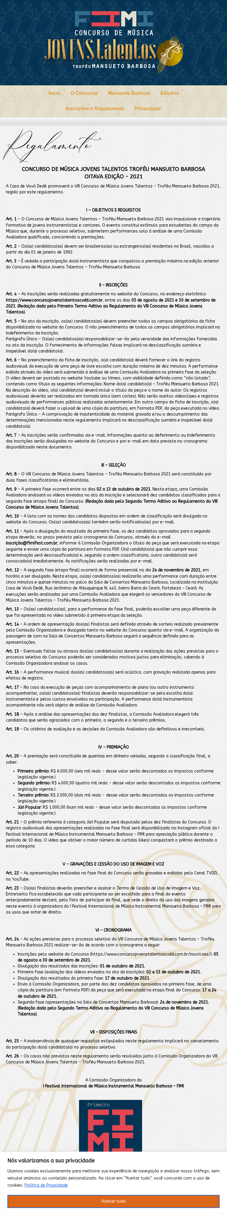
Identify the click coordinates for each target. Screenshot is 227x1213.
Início (54, 93)
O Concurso (84, 93)
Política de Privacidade (46, 1185)
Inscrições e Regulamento (95, 108)
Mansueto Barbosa (129, 93)
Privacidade (147, 108)
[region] (113, 1182)
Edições (169, 93)
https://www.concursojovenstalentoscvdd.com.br (54, 300)
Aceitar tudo (113, 1201)
